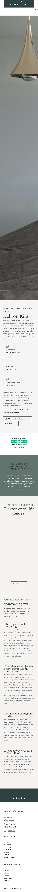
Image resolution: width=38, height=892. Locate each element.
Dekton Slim (21, 309)
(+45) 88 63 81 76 (10, 824)
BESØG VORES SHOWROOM (17, 418)
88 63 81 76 (21, 410)
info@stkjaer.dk (13, 412)
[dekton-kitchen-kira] (19, 300)
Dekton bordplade (9, 309)
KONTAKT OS (10, 423)
